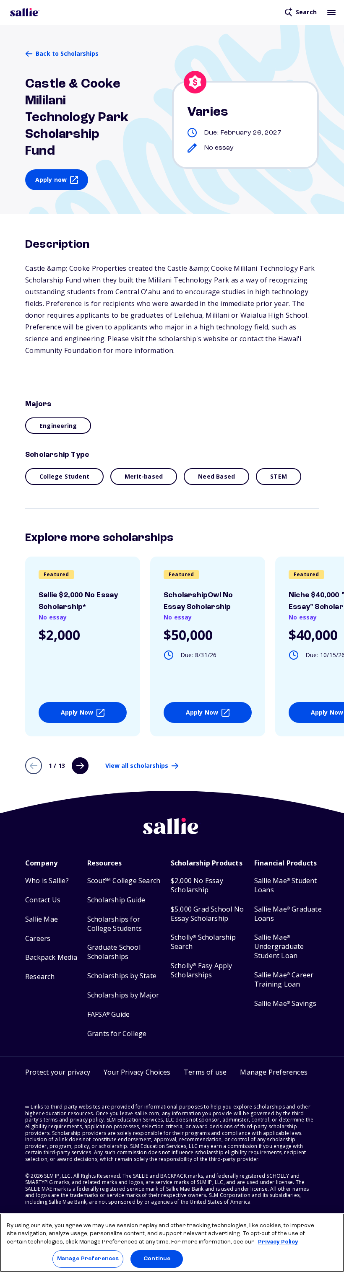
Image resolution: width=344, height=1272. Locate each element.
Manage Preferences (88, 1259)
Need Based (216, 476)
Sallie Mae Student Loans (285, 885)
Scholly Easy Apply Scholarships (201, 970)
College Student (64, 476)
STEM (278, 476)
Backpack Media (51, 957)
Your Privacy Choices (137, 1072)
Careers (37, 938)
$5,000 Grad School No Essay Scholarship (207, 914)
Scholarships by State (121, 975)
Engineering (58, 426)
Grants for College (117, 1033)
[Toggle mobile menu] (331, 12)
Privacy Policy (278, 1242)
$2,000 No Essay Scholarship (197, 885)
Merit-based (144, 476)
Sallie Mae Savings (285, 1003)
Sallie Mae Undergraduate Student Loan (279, 946)
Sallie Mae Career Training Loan (284, 980)
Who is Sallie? (47, 880)
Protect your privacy (57, 1072)
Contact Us (42, 900)
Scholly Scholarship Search (203, 942)
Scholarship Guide (116, 900)
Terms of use (205, 1072)
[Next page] (80, 765)
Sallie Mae (41, 919)
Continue (156, 1259)
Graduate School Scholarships (114, 952)
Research (40, 976)
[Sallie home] (24, 12)
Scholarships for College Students (114, 924)
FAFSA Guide (108, 1014)
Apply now (51, 180)
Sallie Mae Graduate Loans (288, 914)
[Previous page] (33, 765)
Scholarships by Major (123, 995)
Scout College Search (123, 880)
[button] (274, 1073)
